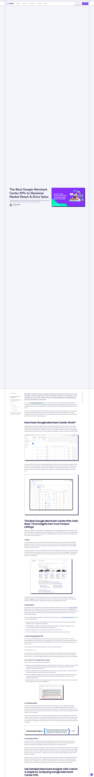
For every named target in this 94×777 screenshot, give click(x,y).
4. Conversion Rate (14, 408)
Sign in (78, 3)
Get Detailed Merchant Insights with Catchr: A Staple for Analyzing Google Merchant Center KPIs (16, 413)
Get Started (85, 3)
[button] (18, 4)
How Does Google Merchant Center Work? (15, 397)
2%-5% (41, 656)
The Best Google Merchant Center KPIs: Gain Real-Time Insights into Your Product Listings (15, 400)
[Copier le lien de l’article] (82, 401)
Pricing (45, 3)
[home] (10, 3)
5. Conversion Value (14, 410)
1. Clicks (12, 403)
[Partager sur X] (82, 398)
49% (28, 394)
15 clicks (31, 599)
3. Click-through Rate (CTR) (15, 406)
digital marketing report (67, 617)
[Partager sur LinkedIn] (82, 396)
